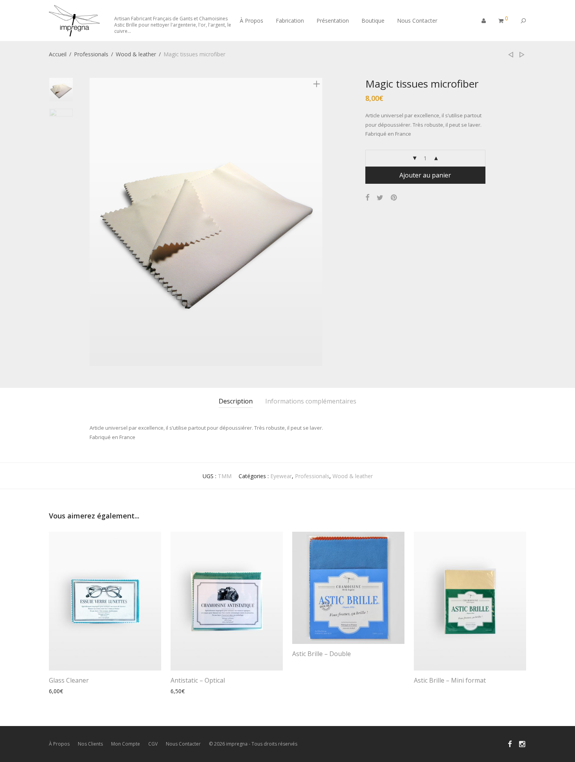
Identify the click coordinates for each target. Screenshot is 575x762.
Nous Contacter (417, 20)
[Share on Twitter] (380, 197)
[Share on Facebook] (367, 197)
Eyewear (281, 476)
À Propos (251, 20)
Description (236, 401)
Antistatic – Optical (198, 680)
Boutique (373, 20)
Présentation (332, 20)
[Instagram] (522, 743)
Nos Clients (90, 743)
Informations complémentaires (310, 401)
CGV (153, 743)
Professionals (91, 54)
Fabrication (290, 20)
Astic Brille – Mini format (450, 680)
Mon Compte (125, 743)
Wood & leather (136, 54)
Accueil (57, 54)
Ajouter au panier (425, 175)
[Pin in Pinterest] (394, 197)
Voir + (52, 691)
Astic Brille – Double (321, 653)
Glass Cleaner (69, 680)
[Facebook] (510, 743)
